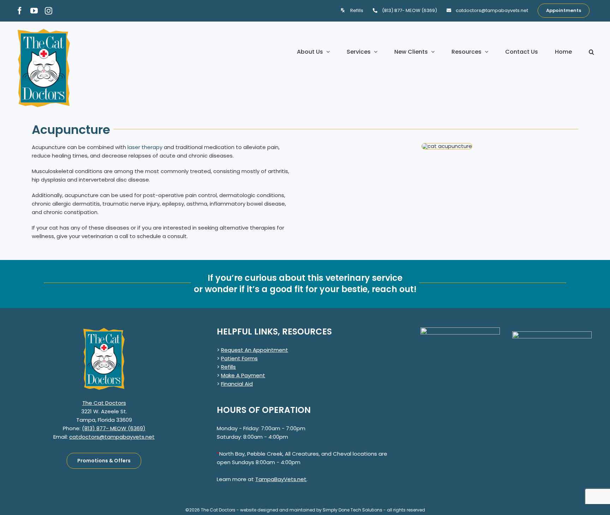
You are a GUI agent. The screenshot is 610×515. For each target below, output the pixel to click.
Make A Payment (243, 375)
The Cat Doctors (104, 403)
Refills (228, 367)
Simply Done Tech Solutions (352, 510)
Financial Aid (237, 383)
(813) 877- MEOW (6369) (113, 428)
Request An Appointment (254, 350)
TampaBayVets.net (280, 479)
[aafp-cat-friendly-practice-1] (552, 334)
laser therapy (144, 147)
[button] (591, 51)
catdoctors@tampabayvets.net (112, 436)
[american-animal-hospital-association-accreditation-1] (460, 330)
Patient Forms (239, 358)
